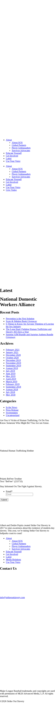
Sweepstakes (12, 412)
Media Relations (13, 559)
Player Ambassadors (21, 148)
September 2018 (13, 387)
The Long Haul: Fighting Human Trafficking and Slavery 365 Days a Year (28, 330)
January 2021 (12, 352)
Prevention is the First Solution (20, 318)
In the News (11, 407)
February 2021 (13, 349)
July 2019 (10, 371)
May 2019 (10, 376)
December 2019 (13, 360)
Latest (8, 158)
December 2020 (13, 355)
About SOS (17, 142)
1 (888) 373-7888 (8, 453)
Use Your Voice (13, 161)
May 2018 (10, 395)
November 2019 (13, 363)
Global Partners (19, 145)
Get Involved (12, 156)
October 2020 (12, 357)
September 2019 (13, 365)
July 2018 (10, 392)
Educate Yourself (14, 153)
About (9, 140)
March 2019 (11, 381)
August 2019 (12, 368)
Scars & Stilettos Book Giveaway (21, 321)
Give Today (11, 190)
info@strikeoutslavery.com (12, 597)
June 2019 (10, 373)
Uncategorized (12, 415)
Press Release (12, 410)
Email (9, 491)
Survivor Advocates (21, 150)
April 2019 (11, 379)
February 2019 (13, 384)
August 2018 (12, 389)
